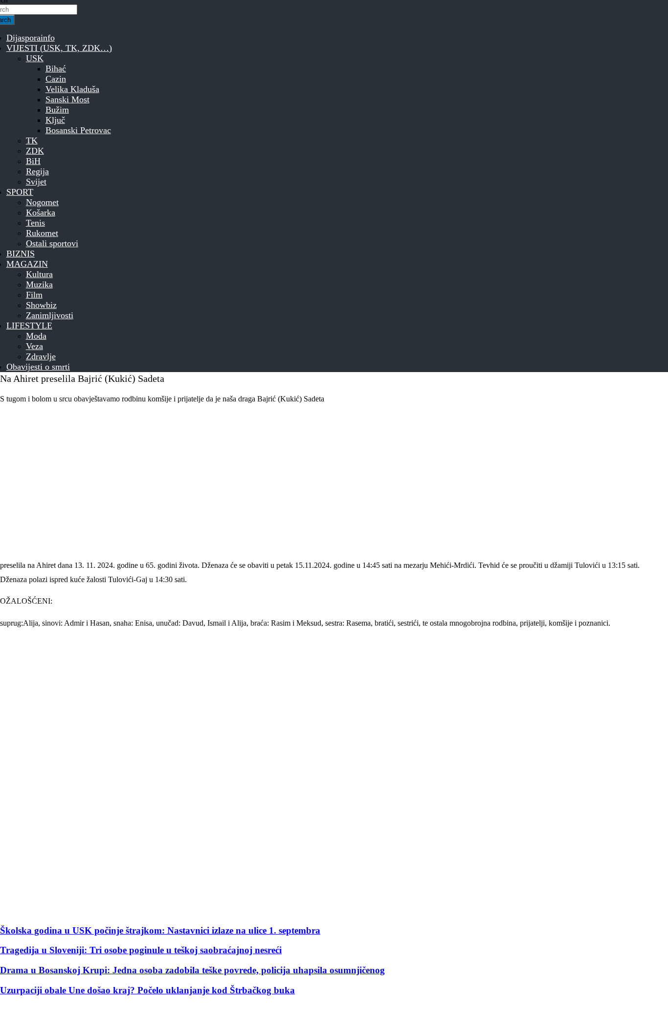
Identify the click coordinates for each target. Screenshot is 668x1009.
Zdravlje (41, 356)
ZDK (35, 151)
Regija (37, 171)
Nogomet (42, 202)
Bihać (55, 68)
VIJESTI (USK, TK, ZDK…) (59, 48)
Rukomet (42, 233)
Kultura (39, 274)
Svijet (36, 182)
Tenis (35, 223)
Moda (36, 336)
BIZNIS (20, 253)
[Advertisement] (293, 482)
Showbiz (41, 305)
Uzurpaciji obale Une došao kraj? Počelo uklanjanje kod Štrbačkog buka (147, 990)
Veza (34, 346)
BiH (33, 161)
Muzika (39, 284)
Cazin (55, 79)
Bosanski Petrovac (78, 130)
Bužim (57, 110)
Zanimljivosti (49, 315)
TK (32, 140)
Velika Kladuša (72, 89)
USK (35, 58)
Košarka (40, 212)
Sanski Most (67, 99)
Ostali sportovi (52, 243)
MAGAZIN (27, 264)
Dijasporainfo (30, 38)
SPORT (19, 192)
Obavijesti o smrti (38, 367)
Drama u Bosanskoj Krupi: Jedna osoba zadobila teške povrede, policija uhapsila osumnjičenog (192, 970)
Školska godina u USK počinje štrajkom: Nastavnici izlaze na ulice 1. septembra (160, 930)
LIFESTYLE (29, 325)
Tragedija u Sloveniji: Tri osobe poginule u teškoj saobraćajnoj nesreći (141, 950)
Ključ (55, 120)
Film (34, 295)
